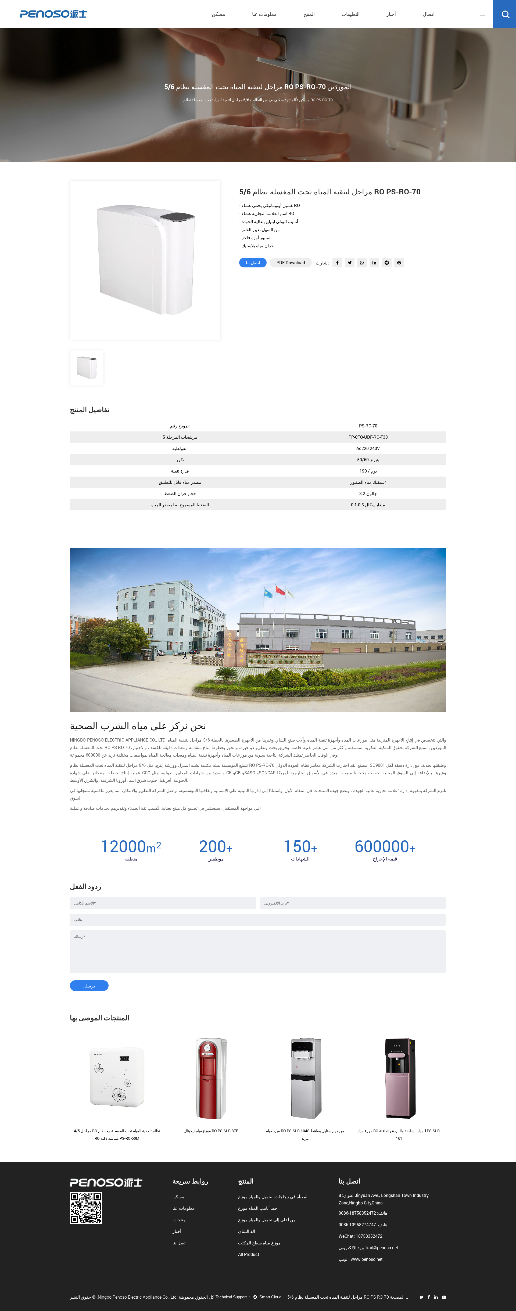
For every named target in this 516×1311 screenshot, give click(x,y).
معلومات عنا (264, 14)
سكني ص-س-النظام (268, 99)
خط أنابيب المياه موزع (257, 1208)
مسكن (218, 14)
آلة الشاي (246, 1231)
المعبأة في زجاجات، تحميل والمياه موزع (273, 1196)
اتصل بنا (253, 262)
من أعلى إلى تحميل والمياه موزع (267, 1219)
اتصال (429, 14)
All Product (248, 1254)
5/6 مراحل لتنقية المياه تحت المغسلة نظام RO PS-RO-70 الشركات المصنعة (347, 1297)
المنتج (309, 14)
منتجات (179, 1219)
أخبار (391, 14)
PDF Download (291, 262)
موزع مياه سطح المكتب (259, 1242)
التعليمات (351, 14)
